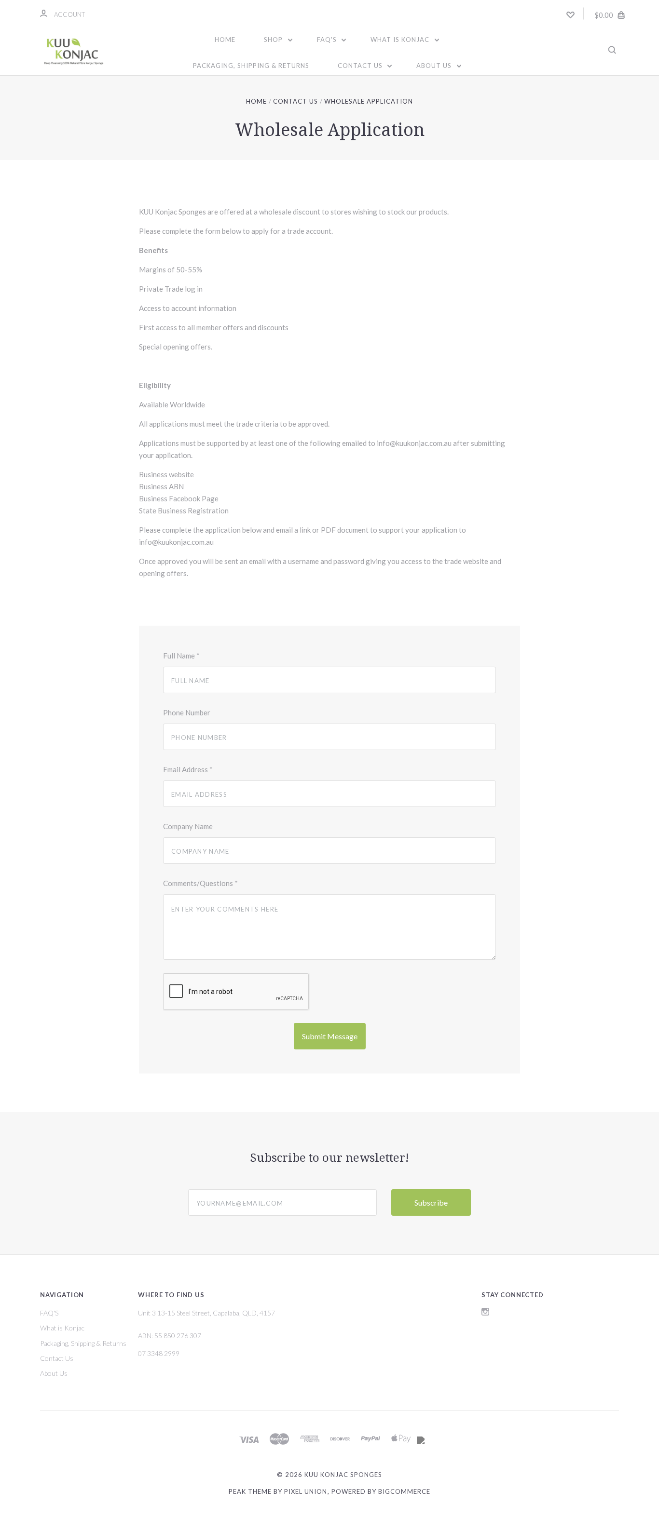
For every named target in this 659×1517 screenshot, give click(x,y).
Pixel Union (305, 1491)
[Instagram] (485, 1313)
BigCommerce (404, 1491)
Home (225, 39)
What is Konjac (401, 39)
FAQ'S (328, 39)
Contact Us (361, 65)
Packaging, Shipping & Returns (251, 65)
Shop (274, 39)
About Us (434, 65)
